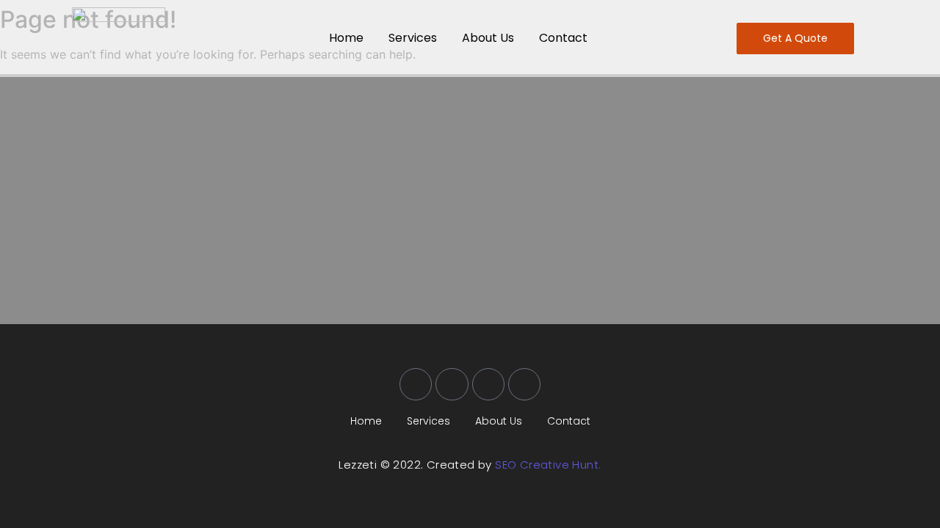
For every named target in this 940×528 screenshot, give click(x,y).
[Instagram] (488, 384)
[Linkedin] (524, 384)
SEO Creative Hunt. (548, 464)
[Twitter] (451, 384)
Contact (563, 37)
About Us (488, 37)
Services (412, 37)
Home (346, 37)
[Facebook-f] (416, 384)
